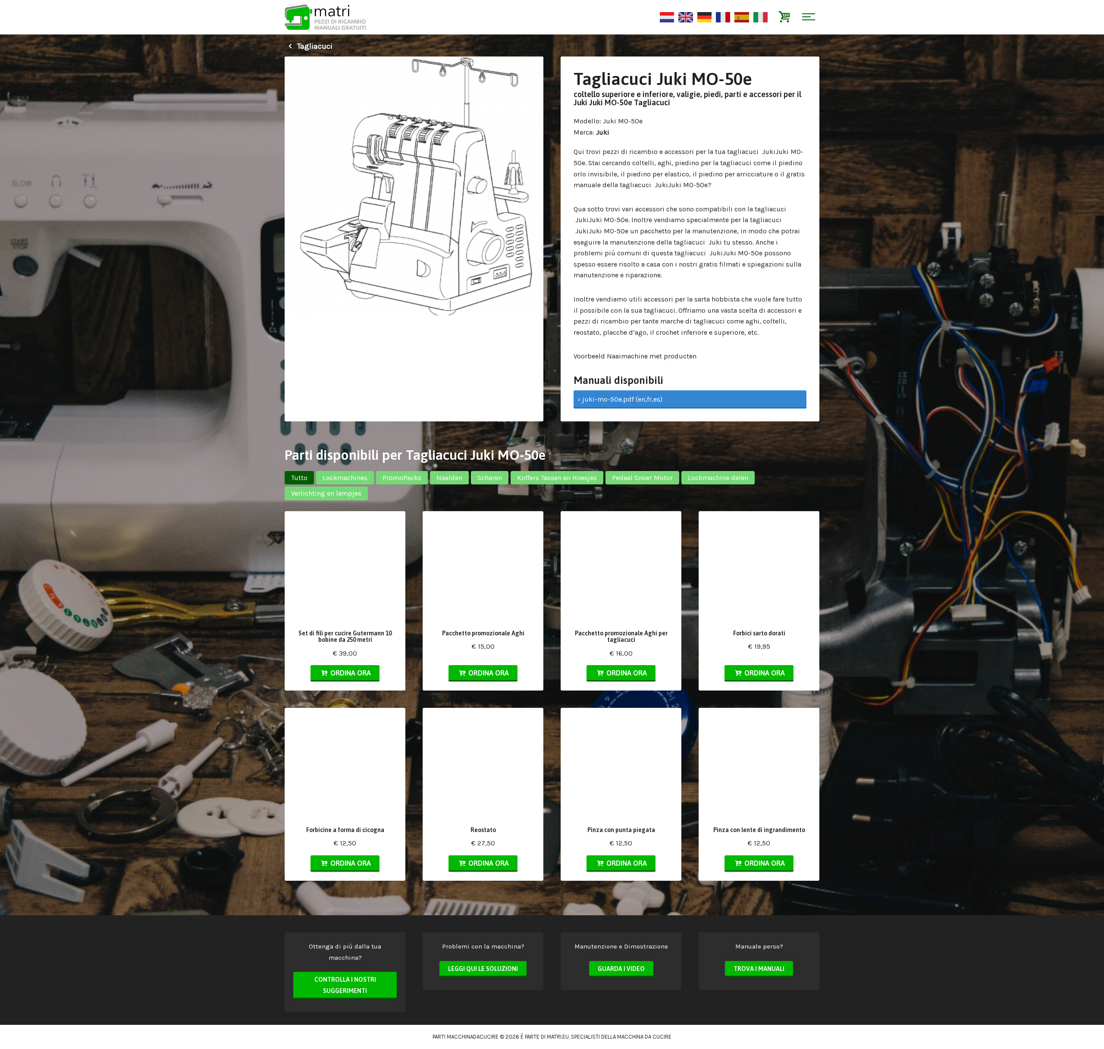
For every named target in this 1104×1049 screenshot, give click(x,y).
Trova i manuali (759, 968)
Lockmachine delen (718, 478)
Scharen (489, 478)
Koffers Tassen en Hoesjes (557, 478)
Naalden (449, 478)
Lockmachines (345, 478)
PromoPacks (402, 478)
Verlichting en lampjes (326, 493)
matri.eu (558, 1036)
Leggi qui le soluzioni (483, 968)
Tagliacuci (313, 46)
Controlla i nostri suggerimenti (345, 985)
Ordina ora (350, 673)
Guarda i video (621, 968)
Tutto (299, 478)
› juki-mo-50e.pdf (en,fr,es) (620, 399)
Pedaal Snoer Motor (642, 478)
